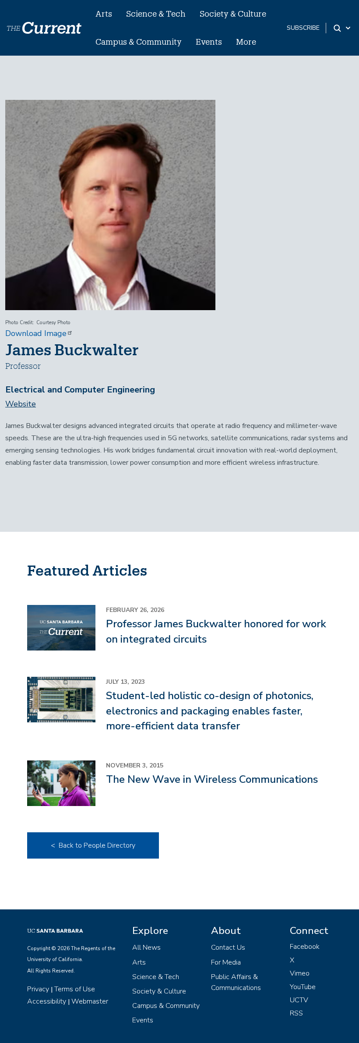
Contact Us (228, 947)
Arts (103, 13)
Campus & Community (138, 41)
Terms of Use (74, 989)
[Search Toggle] (342, 28)
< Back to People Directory (93, 845)
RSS (296, 1013)
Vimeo (300, 973)
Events (209, 41)
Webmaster (89, 1001)
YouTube (303, 987)
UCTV (299, 1000)
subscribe (303, 28)
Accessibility (46, 1001)
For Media (226, 962)
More (246, 41)
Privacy (38, 989)
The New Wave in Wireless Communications (212, 779)
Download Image (36, 333)
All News (146, 947)
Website (20, 404)
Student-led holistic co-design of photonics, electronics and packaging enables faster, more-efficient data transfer (209, 711)
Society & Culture (233, 13)
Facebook (305, 946)
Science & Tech (156, 13)
